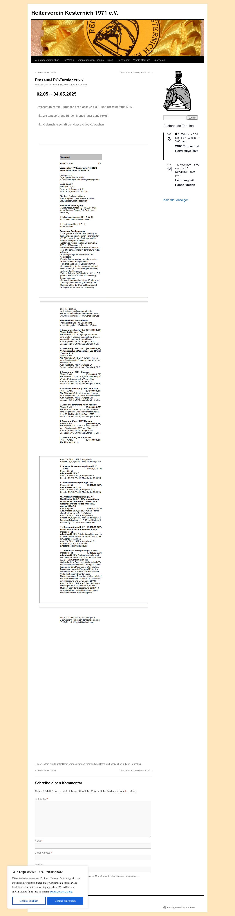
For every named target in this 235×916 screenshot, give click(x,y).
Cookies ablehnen (29, 900)
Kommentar (41, 798)
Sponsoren (159, 60)
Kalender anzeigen (176, 200)
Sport (110, 60)
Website (39, 864)
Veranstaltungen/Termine (90, 60)
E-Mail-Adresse (43, 852)
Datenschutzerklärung (61, 891)
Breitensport (123, 60)
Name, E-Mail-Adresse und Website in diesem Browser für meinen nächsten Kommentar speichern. (89, 876)
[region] (47, 887)
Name (38, 840)
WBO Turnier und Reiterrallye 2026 (187, 148)
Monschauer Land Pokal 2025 (136, 72)
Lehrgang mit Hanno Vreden (185, 182)
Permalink (136, 763)
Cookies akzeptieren (65, 900)
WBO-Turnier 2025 (45, 72)
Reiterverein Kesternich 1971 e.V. (74, 12)
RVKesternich (80, 84)
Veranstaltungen (77, 763)
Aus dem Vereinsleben (47, 60)
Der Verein (68, 60)
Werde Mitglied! (141, 60)
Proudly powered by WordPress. (181, 907)
